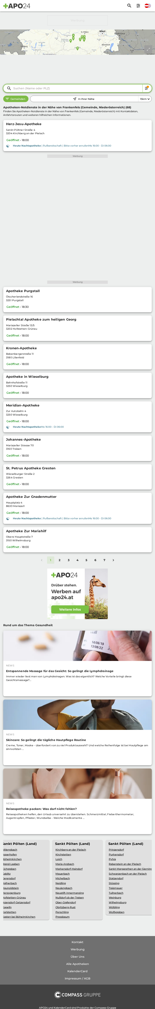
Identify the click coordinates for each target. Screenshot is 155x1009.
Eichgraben (9, 868)
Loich (59, 859)
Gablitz (6, 873)
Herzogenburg (11, 892)
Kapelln (7, 907)
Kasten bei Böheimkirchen (18, 916)
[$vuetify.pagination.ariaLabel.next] (113, 560)
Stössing (114, 883)
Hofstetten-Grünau (14, 897)
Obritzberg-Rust (65, 907)
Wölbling (114, 907)
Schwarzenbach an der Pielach (128, 873)
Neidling (61, 883)
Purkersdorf (116, 854)
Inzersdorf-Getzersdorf (16, 902)
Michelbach (63, 878)
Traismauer (116, 888)
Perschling (62, 912)
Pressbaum (63, 916)
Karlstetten (9, 912)
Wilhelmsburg (117, 902)
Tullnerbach (116, 892)
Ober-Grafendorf (66, 902)
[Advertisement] (77, 20)
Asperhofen (9, 854)
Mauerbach (63, 873)
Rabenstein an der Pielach (125, 863)
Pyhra (112, 859)
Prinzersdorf (116, 849)
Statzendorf (116, 878)
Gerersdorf (9, 878)
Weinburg (115, 897)
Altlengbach (9, 849)
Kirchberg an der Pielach (71, 849)
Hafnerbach (9, 883)
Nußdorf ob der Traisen (70, 897)
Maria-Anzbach (65, 863)
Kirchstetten (63, 854)
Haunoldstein (10, 888)
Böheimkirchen (12, 859)
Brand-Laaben (11, 863)
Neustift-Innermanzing (70, 892)
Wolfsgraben (116, 912)
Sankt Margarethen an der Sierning (130, 868)
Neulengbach (64, 888)
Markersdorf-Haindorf (69, 868)
